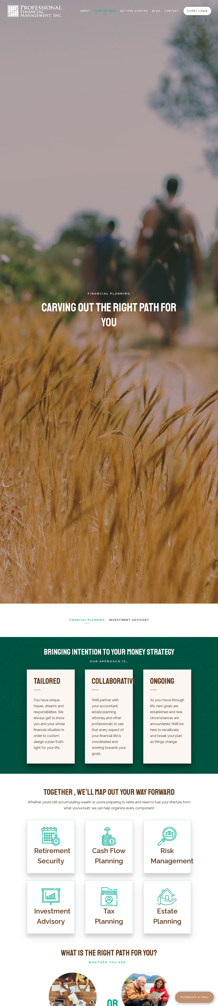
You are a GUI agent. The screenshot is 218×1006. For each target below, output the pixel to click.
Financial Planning (87, 619)
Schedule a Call (194, 997)
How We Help (105, 11)
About (85, 11)
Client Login (197, 11)
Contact (172, 11)
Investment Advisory (129, 619)
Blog (156, 11)
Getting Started (134, 11)
